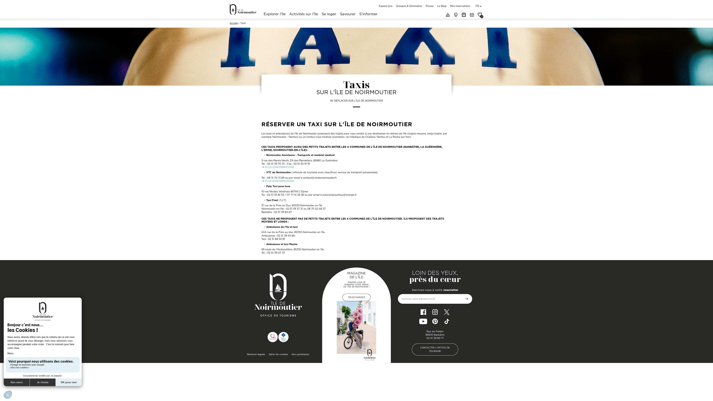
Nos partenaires (300, 354)
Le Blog (441, 6)
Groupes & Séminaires (409, 6)
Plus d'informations (279, 167)
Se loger (329, 14)
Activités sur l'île (303, 14)
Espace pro (385, 6)
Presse (430, 6)
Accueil (234, 23)
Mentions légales (256, 354)
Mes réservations (460, 6)
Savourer (348, 14)
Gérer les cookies (278, 354)
